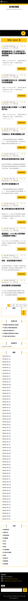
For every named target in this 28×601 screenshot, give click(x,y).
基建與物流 (6, 529)
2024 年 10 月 (7, 419)
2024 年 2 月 (7, 441)
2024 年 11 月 (7, 416)
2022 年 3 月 (7, 507)
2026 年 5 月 (7, 364)
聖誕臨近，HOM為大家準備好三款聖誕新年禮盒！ (13, 235)
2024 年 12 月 (7, 413)
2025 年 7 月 (7, 393)
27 (19, 305)
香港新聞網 (14, 7)
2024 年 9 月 (7, 421)
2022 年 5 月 (7, 501)
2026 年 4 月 (7, 367)
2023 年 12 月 (7, 447)
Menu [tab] (5, 2)
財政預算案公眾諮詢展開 (11, 285)
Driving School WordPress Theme (13, 596)
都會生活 (6, 558)
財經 (5, 555)
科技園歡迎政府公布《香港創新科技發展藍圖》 (14, 81)
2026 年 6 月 (7, 361)
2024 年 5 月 (7, 433)
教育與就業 (6, 535)
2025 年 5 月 (7, 399)
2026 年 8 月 (7, 356)
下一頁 (24, 305)
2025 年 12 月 (7, 379)
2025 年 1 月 (7, 410)
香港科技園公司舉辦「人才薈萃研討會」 (14, 108)
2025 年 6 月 (7, 396)
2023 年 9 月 (7, 456)
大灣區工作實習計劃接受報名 (11, 327)
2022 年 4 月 (7, 504)
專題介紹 (6, 532)
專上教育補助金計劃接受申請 (13, 209)
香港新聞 (6, 563)
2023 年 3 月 (7, 473)
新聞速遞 (6, 538)
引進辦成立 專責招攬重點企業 (13, 134)
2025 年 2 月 (7, 407)
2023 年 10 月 (7, 453)
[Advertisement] (14, 20)
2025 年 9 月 (7, 387)
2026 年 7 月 (7, 359)
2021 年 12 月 (7, 516)
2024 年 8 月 (7, 424)
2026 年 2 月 (7, 373)
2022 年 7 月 (7, 496)
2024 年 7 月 (7, 427)
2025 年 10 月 (7, 384)
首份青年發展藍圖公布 (10, 184)
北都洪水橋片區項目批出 (9, 336)
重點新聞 (6, 561)
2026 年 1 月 (7, 376)
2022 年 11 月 (7, 484)
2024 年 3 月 (7, 439)
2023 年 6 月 (7, 464)
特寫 (5, 543)
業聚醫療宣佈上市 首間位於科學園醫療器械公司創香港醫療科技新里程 (14, 53)
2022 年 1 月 (7, 513)
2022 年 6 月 (7, 499)
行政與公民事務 (7, 552)
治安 (5, 541)
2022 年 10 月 (7, 487)
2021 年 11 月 (7, 519)
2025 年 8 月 (7, 390)
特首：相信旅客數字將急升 (12, 261)
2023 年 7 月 (7, 461)
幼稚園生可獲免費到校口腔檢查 (11, 324)
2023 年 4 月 (7, 470)
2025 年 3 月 (7, 404)
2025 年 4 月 (7, 401)
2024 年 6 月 (7, 430)
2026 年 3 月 (7, 370)
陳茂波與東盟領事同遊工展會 (13, 159)
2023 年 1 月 (7, 479)
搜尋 (14, 308)
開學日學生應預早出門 (9, 330)
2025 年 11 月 (7, 381)
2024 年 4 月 (7, 436)
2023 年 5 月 (7, 467)
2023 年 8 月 (7, 459)
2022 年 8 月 (7, 493)
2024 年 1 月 (7, 444)
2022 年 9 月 (7, 490)
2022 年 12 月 (7, 481)
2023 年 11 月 (7, 450)
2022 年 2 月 (7, 510)
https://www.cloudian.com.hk (13, 581)
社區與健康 (6, 549)
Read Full (22, 69)
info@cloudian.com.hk (11, 579)
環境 (5, 546)
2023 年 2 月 (7, 476)
